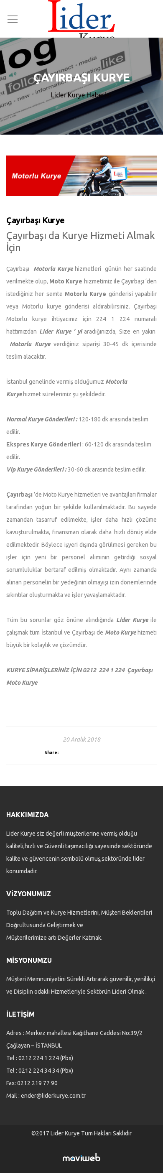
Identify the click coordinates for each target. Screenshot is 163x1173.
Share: (51, 752)
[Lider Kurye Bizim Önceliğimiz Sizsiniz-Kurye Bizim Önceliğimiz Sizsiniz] (81, 21)
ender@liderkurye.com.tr (53, 1095)
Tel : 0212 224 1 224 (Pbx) (39, 1058)
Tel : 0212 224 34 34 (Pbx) (39, 1070)
